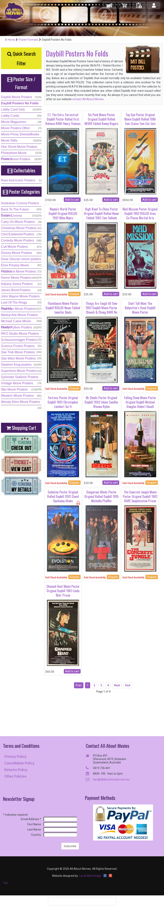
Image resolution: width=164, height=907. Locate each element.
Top (5, 882)
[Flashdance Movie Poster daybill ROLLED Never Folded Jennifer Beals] (63, 349)
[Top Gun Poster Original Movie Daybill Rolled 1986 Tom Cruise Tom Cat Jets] (140, 160)
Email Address (31, 819)
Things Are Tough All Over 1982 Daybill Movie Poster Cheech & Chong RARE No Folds (102, 310)
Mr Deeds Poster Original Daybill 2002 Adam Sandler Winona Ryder (101, 402)
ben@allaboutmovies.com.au (111, 779)
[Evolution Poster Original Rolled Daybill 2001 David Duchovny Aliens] (63, 538)
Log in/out (153, 3)
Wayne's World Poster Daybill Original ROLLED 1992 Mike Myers (63, 213)
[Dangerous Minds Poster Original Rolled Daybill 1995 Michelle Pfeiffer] (102, 538)
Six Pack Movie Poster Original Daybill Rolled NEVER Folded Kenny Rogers (101, 119)
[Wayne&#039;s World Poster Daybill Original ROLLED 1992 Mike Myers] (63, 255)
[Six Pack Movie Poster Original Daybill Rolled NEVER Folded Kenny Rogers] (102, 160)
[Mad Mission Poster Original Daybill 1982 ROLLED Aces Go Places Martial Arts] (140, 255)
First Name (34, 824)
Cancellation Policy (19, 763)
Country (36, 834)
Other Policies (15, 776)
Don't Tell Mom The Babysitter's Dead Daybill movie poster (140, 308)
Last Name (34, 829)
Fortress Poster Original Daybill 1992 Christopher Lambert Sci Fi (63, 402)
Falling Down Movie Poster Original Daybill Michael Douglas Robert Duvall (140, 402)
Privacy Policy (15, 756)
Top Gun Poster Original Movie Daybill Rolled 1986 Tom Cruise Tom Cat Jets (140, 119)
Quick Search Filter (24, 58)
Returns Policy (15, 770)
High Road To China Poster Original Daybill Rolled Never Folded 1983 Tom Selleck (101, 213)
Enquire (74, 294)
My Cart (124, 3)
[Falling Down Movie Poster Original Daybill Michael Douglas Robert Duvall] (140, 443)
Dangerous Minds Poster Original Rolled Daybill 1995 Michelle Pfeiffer (101, 496)
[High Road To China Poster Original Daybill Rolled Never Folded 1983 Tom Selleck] (102, 255)
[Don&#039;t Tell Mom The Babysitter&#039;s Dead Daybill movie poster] (140, 349)
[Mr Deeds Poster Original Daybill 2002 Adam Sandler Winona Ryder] (102, 443)
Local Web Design (90, 875)
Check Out (109, 3)
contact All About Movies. (88, 99)
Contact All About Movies (107, 745)
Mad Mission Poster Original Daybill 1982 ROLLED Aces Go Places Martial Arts (140, 213)
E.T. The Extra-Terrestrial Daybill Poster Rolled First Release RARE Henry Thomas (63, 119)
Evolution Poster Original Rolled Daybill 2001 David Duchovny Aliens (63, 496)
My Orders (139, 3)
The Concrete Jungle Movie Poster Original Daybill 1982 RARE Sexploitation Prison (140, 496)
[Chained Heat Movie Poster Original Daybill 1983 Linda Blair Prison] (63, 632)
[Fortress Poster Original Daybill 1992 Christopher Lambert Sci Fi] (63, 443)
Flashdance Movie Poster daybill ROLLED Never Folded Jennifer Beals (63, 308)
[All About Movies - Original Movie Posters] (14, 10)
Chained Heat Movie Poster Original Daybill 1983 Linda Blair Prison (63, 591)
